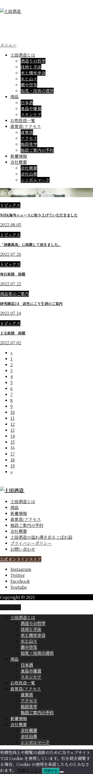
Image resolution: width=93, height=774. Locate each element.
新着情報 (18, 156)
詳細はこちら (29, 770)
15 (12, 442)
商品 (14, 97)
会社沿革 (29, 174)
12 (12, 424)
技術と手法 (31, 67)
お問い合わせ (22, 549)
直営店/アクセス (25, 126)
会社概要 (18, 162)
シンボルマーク (35, 180)
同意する (51, 771)
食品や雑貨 (31, 108)
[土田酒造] (17, 11)
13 (12, 430)
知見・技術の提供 (37, 91)
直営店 (27, 132)
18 (12, 460)
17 (12, 454)
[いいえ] (62, 772)
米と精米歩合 (33, 73)
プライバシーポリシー (31, 543)
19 (12, 466)
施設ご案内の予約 (37, 150)
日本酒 (27, 103)
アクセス (29, 138)
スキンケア (31, 114)
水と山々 (29, 79)
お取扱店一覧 (22, 120)
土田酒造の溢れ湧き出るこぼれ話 (41, 537)
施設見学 (29, 144)
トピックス (10, 205)
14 (12, 436)
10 (12, 412)
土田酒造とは (22, 55)
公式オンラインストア (20, 559)
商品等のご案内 (14, 294)
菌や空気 (29, 85)
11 (12, 418)
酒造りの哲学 (33, 61)
